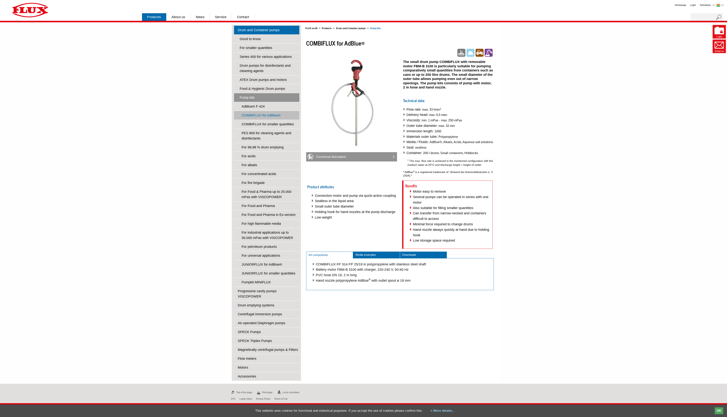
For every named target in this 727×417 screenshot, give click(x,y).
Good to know (250, 39)
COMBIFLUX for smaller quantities (268, 124)
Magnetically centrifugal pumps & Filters (268, 350)
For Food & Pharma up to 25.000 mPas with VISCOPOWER (266, 194)
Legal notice (245, 399)
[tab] (329, 255)
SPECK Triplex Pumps (255, 341)
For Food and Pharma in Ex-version (269, 215)
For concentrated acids (259, 174)
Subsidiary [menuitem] (705, 5)
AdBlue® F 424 (253, 106)
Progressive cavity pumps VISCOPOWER (257, 293)
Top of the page (244, 392)
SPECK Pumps (249, 332)
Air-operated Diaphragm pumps (261, 323)
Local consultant (290, 392)
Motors (243, 367)
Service (221, 17)
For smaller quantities (256, 48)
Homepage (680, 5)
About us (178, 17)
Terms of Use (281, 399)
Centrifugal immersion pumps (260, 314)
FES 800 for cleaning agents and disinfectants (266, 135)
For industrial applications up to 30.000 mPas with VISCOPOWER (267, 235)
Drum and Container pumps (259, 30)
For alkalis (249, 165)
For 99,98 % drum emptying (263, 147)
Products (154, 17)
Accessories (247, 376)
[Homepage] (30, 10)
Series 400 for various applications (266, 57)
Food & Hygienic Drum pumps (262, 89)
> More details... (443, 410)
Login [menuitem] (693, 5)
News (200, 17)
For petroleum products (259, 247)
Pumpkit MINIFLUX (256, 282)
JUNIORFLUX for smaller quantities (268, 273)
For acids (249, 156)
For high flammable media (261, 224)
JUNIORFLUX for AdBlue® (262, 264)
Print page (267, 392)
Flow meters (247, 358)
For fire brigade (253, 183)
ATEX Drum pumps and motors (263, 80)
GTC (233, 399)
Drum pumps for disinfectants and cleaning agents (265, 68)
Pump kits (247, 97)
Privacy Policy (263, 399)
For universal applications (261, 255)
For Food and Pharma (258, 206)
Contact (243, 17)
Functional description (331, 156)
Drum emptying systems (256, 305)
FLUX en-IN (311, 28)
